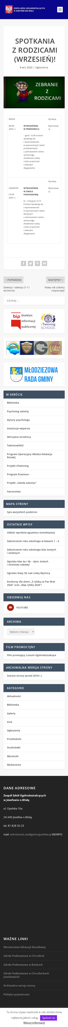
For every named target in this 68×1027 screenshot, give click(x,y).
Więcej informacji (34, 1022)
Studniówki (13, 747)
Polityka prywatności (16, 994)
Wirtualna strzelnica (19, 437)
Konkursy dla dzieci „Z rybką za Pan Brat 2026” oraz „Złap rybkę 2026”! (31, 583)
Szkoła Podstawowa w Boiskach (23, 964)
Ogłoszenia (41, 67)
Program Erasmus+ (18, 474)
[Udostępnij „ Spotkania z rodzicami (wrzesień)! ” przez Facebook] (23, 263)
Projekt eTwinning (18, 465)
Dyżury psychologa (18, 420)
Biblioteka (13, 402)
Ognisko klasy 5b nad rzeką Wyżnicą (28, 573)
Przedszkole (14, 739)
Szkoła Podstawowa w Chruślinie (23, 955)
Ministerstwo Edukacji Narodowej (24, 947)
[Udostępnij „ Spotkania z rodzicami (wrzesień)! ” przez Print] (44, 263)
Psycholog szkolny (18, 411)
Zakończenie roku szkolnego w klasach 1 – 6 (33, 541)
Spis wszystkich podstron (22, 512)
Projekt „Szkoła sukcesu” (21, 482)
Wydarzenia (14, 764)
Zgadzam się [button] (48, 1017)
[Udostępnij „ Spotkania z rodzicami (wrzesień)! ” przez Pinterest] (37, 263)
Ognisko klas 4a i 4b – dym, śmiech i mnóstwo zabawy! (27, 563)
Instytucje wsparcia (18, 428)
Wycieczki (12, 756)
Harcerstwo (14, 491)
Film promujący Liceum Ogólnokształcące (31, 655)
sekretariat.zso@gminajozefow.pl (30, 834)
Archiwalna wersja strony (19, 985)
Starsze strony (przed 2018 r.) (24, 675)
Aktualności (14, 696)
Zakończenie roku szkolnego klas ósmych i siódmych (31, 551)
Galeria (11, 713)
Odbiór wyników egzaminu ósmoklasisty (31, 532)
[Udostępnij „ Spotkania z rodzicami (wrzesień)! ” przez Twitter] (30, 263)
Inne (9, 722)
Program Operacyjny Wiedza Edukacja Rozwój (29, 455)
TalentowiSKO (15, 445)
